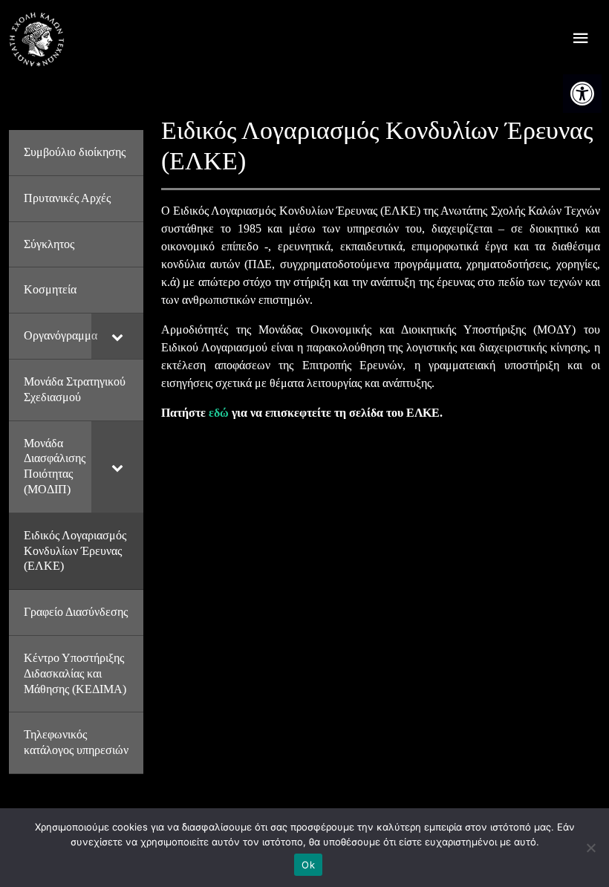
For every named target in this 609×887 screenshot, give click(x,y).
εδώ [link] (219, 412)
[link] (582, 93)
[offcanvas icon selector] (580, 40)
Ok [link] (308, 865)
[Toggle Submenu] (117, 336)
